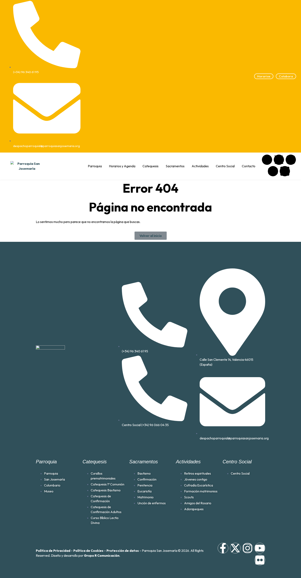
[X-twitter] (279, 160)
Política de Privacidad (53, 551)
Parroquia (95, 166)
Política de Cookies (88, 551)
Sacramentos (175, 166)
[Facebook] (267, 160)
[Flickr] (285, 171)
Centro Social (225, 166)
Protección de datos (122, 551)
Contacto (248, 166)
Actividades (200, 166)
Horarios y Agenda (122, 166)
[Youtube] (273, 171)
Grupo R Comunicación (101, 555)
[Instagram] (291, 160)
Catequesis (150, 166)
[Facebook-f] (223, 548)
